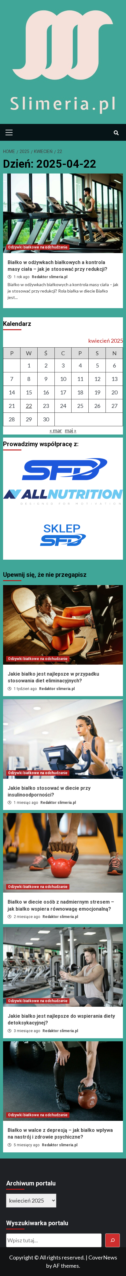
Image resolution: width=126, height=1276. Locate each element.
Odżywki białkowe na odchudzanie (38, 247)
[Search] (116, 133)
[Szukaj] (112, 1240)
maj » (70, 430)
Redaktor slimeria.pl (49, 277)
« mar (56, 430)
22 (29, 405)
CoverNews (102, 1257)
